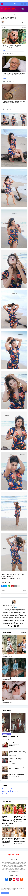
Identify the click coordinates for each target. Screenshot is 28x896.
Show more (23, 632)
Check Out (11, 890)
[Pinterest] (12, 586)
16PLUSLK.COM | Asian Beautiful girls (14, 606)
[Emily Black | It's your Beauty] (5, 776)
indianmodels (5, 791)
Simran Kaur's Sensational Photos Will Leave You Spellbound (16, 744)
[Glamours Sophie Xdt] (14, 723)
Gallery (7, 15)
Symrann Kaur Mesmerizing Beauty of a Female (16, 767)
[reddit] (21, 879)
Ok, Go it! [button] (5, 893)
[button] (22, 4)
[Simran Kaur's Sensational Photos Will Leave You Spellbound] (5, 744)
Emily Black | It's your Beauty (16, 774)
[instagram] (18, 626)
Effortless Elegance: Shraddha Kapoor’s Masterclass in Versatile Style (8, 840)
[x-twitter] (10, 879)
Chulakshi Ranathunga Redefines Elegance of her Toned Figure (17, 760)
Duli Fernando (5, 655)
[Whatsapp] (9, 586)
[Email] (15, 586)
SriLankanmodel (15, 788)
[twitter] (11, 626)
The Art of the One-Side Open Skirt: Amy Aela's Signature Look (17, 752)
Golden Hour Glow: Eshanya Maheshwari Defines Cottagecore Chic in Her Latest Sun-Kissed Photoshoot (8, 819)
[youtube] (15, 626)
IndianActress (5, 788)
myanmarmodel (15, 791)
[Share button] (18, 586)
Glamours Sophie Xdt (10, 737)
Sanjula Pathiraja (6, 678)
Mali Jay (4, 701)
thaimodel (4, 793)
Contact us (19, 885)
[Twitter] (5, 586)
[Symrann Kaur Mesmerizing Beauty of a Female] (5, 769)
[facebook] (8, 626)
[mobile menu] (2, 9)
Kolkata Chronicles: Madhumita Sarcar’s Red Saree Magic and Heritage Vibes (20, 817)
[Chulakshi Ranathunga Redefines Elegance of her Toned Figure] (5, 760)
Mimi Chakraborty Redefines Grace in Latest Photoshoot (20, 840)
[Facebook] (2, 586)
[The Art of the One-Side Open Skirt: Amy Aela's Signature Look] (5, 753)
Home (2, 15)
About (12, 885)
